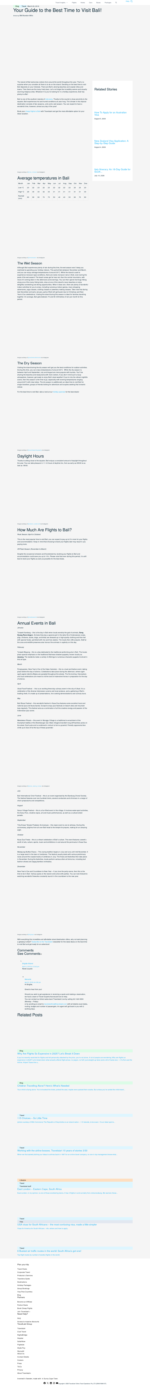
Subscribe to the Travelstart (42, 942)
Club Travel (21, 1331)
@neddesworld (32, 617)
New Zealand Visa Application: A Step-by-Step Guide (111, 142)
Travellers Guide (23, 1279)
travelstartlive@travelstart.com (55, 1004)
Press (19, 1363)
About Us (20, 1353)
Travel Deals (22, 1269)
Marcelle (28, 979)
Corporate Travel (23, 1272)
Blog (19, 1295)
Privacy (20, 1370)
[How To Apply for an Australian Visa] (108, 110)
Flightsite (20, 1344)
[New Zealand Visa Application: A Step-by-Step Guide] (108, 138)
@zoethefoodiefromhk (34, 357)
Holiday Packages (24, 1285)
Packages (108, 3)
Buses (98, 3)
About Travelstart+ (24, 1373)
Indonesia (49, 99)
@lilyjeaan (31, 934)
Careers (20, 1360)
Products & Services (25, 1275)
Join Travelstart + (23, 1311)
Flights (74, 3)
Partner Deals (22, 1305)
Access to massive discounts (28, 1321)
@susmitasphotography (35, 450)
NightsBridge (22, 1335)
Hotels (83, 3)
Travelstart (21, 1328)
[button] (116, 2)
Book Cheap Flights (24, 1308)
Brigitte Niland (27, 963)
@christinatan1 (32, 257)
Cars (90, 3)
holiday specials (59, 392)
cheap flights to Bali (32, 111)
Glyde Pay (21, 1348)
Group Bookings (23, 1288)
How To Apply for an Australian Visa (110, 113)
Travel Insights (60, 3)
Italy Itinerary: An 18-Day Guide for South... (112, 170)
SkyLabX (20, 1351)
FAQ (19, 1318)
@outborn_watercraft (34, 524)
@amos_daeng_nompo (34, 786)
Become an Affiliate (24, 1302)
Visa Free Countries (24, 1292)
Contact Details (23, 1357)
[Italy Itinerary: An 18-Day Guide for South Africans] (108, 167)
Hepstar (20, 1338)
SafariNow (21, 1341)
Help (127, 1)
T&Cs (19, 1366)
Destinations (22, 1282)
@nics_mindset (32, 172)
